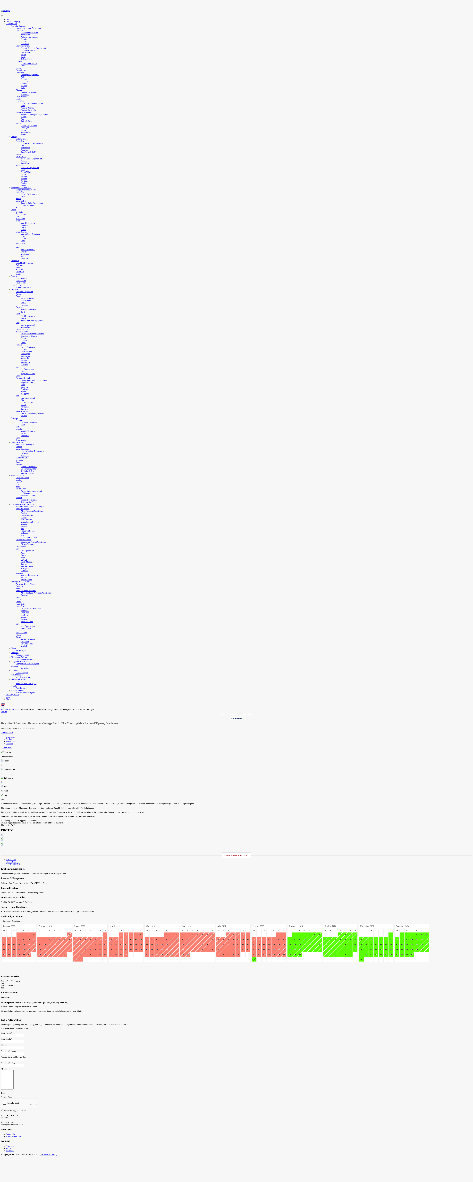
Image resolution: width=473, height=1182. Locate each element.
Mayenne (19, 460)
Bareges (24, 338)
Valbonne (24, 533)
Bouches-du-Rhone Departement (33, 542)
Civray (23, 130)
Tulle (23, 66)
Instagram (10, 1146)
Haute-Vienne (21, 97)
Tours (23, 241)
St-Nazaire (25, 455)
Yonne (18, 207)
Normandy (15, 418)
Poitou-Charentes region (25, 692)
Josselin (24, 176)
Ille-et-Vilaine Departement (31, 159)
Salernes (24, 564)
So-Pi (23, 256)
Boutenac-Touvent (28, 50)
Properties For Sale (13, 1136)
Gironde (19, 90)
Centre (13, 210)
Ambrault (24, 225)
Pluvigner (24, 181)
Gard (18, 314)
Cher (18, 216)
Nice (22, 529)
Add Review (7, 748)
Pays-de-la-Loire (17, 442)
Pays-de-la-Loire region (25, 444)
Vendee (19, 464)
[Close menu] (2, 15)
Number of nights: (8, 1063)
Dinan (23, 145)
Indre (18, 221)
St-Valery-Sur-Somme (29, 502)
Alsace (13, 648)
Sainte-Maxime (27, 562)
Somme (19, 498)
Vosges (18, 274)
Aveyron (19, 307)
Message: (5, 1069)
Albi (22, 400)
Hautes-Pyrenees (22, 331)
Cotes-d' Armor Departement (32, 143)
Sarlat (23, 88)
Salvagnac (25, 409)
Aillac (23, 77)
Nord (18, 486)
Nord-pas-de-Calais (18, 679)
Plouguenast (25, 148)
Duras (23, 106)
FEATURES (11, 862)
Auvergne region (22, 586)
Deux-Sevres (21, 70)
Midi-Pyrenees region (24, 677)
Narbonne (24, 305)
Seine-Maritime (22, 440)
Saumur (19, 447)
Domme (24, 83)
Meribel (24, 646)
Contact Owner (7, 733)
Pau (22, 119)
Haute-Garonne (22, 329)
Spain (8, 697)
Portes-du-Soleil (27, 622)
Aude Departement (28, 298)
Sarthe (18, 462)
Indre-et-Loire (21, 232)
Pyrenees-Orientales (23, 378)
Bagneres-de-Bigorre (29, 336)
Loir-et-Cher (20, 243)
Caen (23, 424)
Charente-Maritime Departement (33, 48)
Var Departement (27, 551)
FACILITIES (11, 860)
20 (9, 949)
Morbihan (19, 165)
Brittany (14, 137)
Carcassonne (26, 300)
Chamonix (25, 613)
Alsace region (21, 650)
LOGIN (4, 712)
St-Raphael (25, 568)
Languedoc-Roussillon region (27, 664)
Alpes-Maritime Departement (32, 511)
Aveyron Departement (29, 309)
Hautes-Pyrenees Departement (32, 334)
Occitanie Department (24, 292)
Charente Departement (29, 32)
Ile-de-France (16, 285)
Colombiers (25, 356)
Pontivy (24, 183)
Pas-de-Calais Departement (31, 491)
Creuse (18, 68)
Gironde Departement (29, 92)
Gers (17, 323)
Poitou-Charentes (17, 690)
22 (19, 949)
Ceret (23, 385)
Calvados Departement (29, 422)
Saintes (23, 57)
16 (24, 944)
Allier (18, 588)
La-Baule (24, 453)
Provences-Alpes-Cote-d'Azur (22, 504)
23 (24, 949)
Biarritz (23, 117)
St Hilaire (19, 212)
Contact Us (10, 1134)
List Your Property (13, 21)
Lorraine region (22, 673)
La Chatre (24, 227)
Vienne (18, 123)
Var (17, 549)
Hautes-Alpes (21, 546)
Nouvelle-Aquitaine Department (28, 28)
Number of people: (8, 1051)
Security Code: (7, 1097)
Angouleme (25, 35)
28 (14, 954)
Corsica (14, 276)
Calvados (19, 420)
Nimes (23, 318)
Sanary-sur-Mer (27, 566)
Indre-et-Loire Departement (31, 234)
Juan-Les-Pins (26, 520)
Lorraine (14, 670)
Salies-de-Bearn (27, 121)
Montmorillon (26, 132)
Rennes (23, 161)
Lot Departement (27, 369)
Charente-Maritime (23, 46)
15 (19, 944)
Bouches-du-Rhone (23, 540)
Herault (19, 345)
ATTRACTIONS (13, 864)
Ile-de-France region (24, 287)
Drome (18, 602)
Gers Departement (28, 325)
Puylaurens (25, 407)
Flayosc (24, 555)
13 (9, 944)
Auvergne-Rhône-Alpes (25, 584)
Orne (18, 438)
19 (4, 949)
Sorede (23, 391)
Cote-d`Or (20, 192)
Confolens (25, 44)
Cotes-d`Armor (22, 141)
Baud (23, 170)
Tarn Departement (28, 398)
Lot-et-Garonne (22, 101)
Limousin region (22, 668)
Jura (17, 484)
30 (24, 954)
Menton (24, 524)
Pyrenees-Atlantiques (24, 112)
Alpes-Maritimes (22, 509)
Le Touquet (25, 493)
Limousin (14, 666)
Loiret (18, 245)
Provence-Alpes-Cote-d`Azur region (30, 506)
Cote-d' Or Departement (30, 194)
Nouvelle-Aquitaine (18, 26)
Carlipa (23, 303)
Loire (18, 630)
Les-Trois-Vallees (27, 644)
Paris (18, 247)
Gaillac (23, 405)
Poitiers (23, 134)
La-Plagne (25, 642)
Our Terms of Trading (48, 1155)
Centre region (21, 214)
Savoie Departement (28, 639)
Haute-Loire (20, 604)
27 (9, 954)
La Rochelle (25, 52)
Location (9, 744)
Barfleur (24, 433)
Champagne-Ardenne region (27, 659)
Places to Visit (11, 24)
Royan (23, 55)
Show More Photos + (236, 855)
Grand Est (15, 261)
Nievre (18, 199)
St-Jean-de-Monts (27, 473)
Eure (17, 427)
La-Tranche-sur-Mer (28, 469)
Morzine (24, 619)
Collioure (24, 387)
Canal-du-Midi (26, 351)
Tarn (17, 396)
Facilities (9, 739)
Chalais (23, 39)
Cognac (24, 41)
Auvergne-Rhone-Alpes (20, 582)
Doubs (18, 480)
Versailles (24, 258)
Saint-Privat (25, 362)
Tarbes (23, 343)
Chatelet (24, 252)
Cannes (23, 518)
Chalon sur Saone (27, 205)
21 (14, 949)
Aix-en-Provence (27, 544)
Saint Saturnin (26, 580)
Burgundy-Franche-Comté (21, 188)
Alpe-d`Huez (26, 628)
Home (8, 19)
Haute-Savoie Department (31, 608)
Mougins (24, 526)
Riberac (24, 86)
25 (34, 949)
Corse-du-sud (21, 281)
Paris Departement (28, 250)
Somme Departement (29, 500)
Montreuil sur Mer (28, 495)
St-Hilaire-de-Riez (28, 471)
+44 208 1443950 (8, 1122)
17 (29, 944)
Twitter (8, 1148)
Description (10, 737)
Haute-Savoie (21, 606)
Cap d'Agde (25, 354)
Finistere (19, 154)
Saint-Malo (25, 163)
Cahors (23, 371)
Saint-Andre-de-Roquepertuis (32, 320)
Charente (19, 30)
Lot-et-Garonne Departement (32, 103)
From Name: (6, 1033)
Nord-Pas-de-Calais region (26, 684)
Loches (23, 238)
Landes (18, 99)
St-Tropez (24, 571)
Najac (23, 312)
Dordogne (20, 72)
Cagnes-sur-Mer (27, 515)
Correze (19, 61)
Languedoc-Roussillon (19, 661)
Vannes (23, 185)
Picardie (14, 686)
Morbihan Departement (30, 168)
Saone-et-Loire (21, 201)
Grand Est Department (24, 263)
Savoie (18, 637)
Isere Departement (28, 626)
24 (29, 949)
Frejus (23, 557)
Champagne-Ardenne (19, 657)
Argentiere (25, 611)
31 (29, 954)
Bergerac (24, 79)
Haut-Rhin (20, 272)
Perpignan (25, 389)
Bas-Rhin (19, 269)
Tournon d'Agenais (28, 110)
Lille (17, 681)
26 (4, 954)
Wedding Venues (12, 695)
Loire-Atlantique (22, 449)
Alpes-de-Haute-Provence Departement (36, 593)
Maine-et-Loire (21, 458)
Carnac (23, 174)
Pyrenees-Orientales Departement (34, 380)
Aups (23, 553)
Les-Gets (24, 615)
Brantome (24, 81)
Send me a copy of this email (14, 1110)
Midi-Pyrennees (17, 675)
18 (34, 944)
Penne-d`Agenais (27, 108)
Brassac (24, 416)
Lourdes (24, 340)
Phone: (4, 1045)
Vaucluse (19, 573)
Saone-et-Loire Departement (32, 203)
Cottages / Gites (245, 714)
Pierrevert (24, 595)
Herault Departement (29, 347)
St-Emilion (25, 95)
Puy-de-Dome (21, 633)
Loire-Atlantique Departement (32, 451)
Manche (19, 429)
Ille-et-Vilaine (21, 157)
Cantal (18, 599)
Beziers (23, 349)
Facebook (10, 1151)
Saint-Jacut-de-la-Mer (29, 152)
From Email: (6, 1039)
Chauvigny (25, 128)
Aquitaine (14, 653)
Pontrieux (24, 150)
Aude (18, 296)
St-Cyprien (25, 393)
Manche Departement (29, 431)
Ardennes (19, 265)
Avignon (24, 577)
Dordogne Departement (30, 75)
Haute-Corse (21, 283)
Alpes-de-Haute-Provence (26, 591)
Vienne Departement (29, 126)
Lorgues (24, 560)
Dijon (23, 196)
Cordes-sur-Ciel (27, 402)
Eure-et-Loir (20, 219)
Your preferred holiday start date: (13, 1057)
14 (14, 944)
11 (34, 940)
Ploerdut (24, 179)
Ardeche (19, 597)
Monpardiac (25, 327)
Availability (10, 741)
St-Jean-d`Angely (27, 59)
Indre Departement (28, 223)
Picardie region (21, 688)
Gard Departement (28, 316)
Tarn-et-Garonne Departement (32, 413)
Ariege (18, 294)
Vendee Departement (29, 467)
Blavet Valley (26, 172)
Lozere (18, 376)
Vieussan (24, 365)
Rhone (18, 635)
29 (19, 954)
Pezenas (24, 360)
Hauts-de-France (17, 475)
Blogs (8, 699)
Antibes (24, 513)
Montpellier (25, 358)
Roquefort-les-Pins (28, 531)
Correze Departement (29, 64)
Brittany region (21, 139)
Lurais (23, 230)
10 (29, 940)
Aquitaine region (22, 655)
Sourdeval (25, 436)
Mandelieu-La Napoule (30, 522)
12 (4, 944)
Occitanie (14, 289)
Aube (18, 267)
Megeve (24, 617)
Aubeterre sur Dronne (29, 37)
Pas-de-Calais (21, 489)
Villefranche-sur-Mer (29, 537)
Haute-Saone (21, 482)
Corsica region (21, 278)
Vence (23, 535)
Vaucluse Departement (29, 575)
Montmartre (25, 254)
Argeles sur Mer (27, 382)
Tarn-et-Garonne (22, 411)
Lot (17, 367)
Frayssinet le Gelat (28, 374)
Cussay (23, 236)
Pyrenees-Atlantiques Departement (34, 114)
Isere (17, 624)
